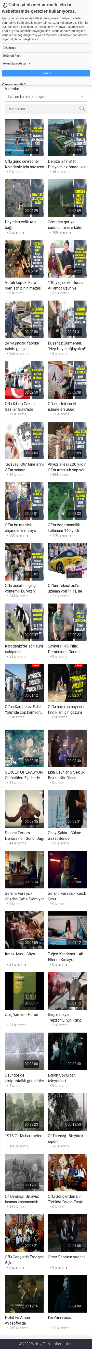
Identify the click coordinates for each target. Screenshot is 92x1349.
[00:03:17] (24, 990)
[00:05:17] (67, 561)
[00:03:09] (67, 440)
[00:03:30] (67, 748)
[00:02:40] (67, 1051)
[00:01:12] (24, 682)
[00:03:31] (67, 808)
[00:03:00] (67, 869)
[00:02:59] (67, 137)
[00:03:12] (67, 930)
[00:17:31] (24, 1172)
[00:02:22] (67, 622)
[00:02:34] (24, 869)
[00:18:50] (67, 1111)
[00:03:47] (24, 622)
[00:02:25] (24, 748)
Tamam (46, 73)
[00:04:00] (67, 1293)
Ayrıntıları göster (14, 63)
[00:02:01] (24, 500)
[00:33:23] (24, 1111)
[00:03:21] (24, 1232)
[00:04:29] (24, 197)
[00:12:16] (24, 1293)
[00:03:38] (67, 379)
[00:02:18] (24, 137)
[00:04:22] (67, 258)
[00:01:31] (67, 319)
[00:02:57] (67, 682)
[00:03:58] (24, 319)
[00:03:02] (24, 561)
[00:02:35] (24, 808)
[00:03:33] (67, 500)
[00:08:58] (67, 1232)
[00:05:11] (67, 1172)
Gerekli (11, 48)
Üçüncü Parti (12, 55)
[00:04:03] (24, 440)
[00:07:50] (24, 258)
